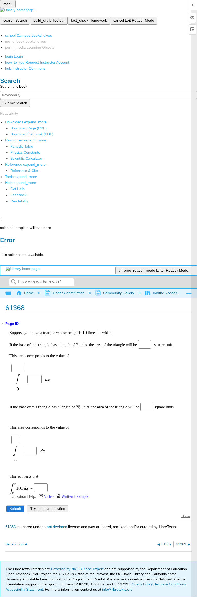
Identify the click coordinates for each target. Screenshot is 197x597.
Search (13, 282)
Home (29, 293)
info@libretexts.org (117, 589)
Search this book (13, 86)
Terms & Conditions (170, 584)
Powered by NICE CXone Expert (77, 569)
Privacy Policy (141, 584)
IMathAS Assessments (171, 293)
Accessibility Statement (24, 589)
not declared (57, 527)
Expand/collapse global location (189, 292)
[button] (18, 195)
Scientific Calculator (26, 158)
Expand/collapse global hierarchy (11, 293)
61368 (10, 527)
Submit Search (15, 103)
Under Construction (68, 293)
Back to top (14, 544)
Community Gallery (118, 293)
